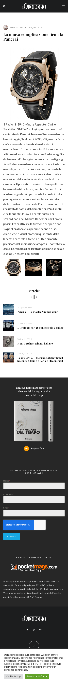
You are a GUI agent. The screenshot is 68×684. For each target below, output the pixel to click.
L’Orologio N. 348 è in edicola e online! (40, 327)
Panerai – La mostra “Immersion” (37, 311)
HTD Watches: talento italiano (35, 343)
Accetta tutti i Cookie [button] (37, 676)
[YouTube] (40, 629)
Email (6, 507)
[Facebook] (27, 629)
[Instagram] (33, 629)
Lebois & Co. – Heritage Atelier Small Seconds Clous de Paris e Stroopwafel (40, 359)
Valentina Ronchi (18, 27)
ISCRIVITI (11, 536)
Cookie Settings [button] (13, 676)
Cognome (8, 494)
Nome (6, 481)
